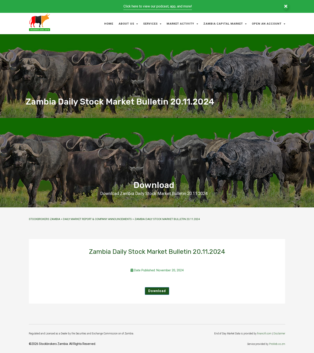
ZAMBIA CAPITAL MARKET (223, 23)
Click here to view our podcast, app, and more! (157, 6)
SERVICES (150, 23)
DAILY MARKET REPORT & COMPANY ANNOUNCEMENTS (97, 219)
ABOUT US (126, 23)
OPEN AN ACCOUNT (267, 23)
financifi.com (264, 333)
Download (157, 291)
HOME (108, 23)
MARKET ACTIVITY (180, 23)
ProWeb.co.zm (277, 344)
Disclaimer (279, 333)
